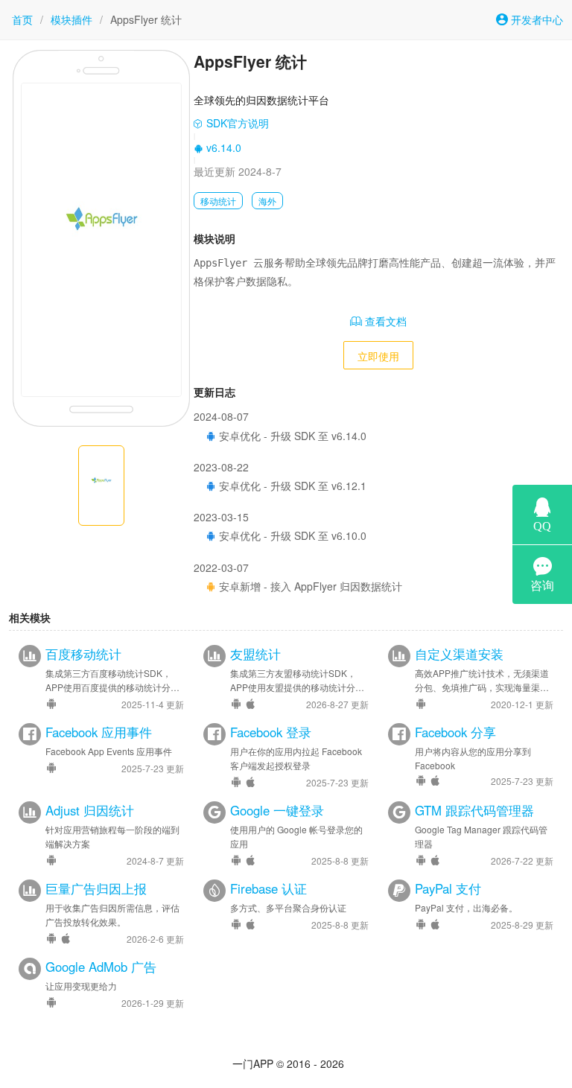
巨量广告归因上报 (96, 888)
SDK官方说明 (236, 122)
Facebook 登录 (270, 732)
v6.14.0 (222, 147)
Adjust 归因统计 (89, 810)
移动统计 (218, 200)
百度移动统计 (83, 654)
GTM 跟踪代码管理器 (474, 810)
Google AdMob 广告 (100, 967)
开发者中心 (535, 19)
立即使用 (378, 356)
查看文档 (384, 321)
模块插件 (71, 19)
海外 (267, 200)
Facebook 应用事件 (98, 732)
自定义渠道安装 (459, 654)
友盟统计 (255, 654)
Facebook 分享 (455, 732)
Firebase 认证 (268, 888)
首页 (22, 19)
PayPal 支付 (448, 888)
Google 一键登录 (277, 810)
